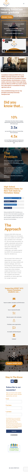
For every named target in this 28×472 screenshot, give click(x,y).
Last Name (8, 411)
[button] (1, 46)
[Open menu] (23, 4)
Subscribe (14, 431)
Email (7, 398)
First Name (8, 405)
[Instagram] (15, 381)
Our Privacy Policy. (15, 427)
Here (22, 33)
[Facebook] (12, 381)
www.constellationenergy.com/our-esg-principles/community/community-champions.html (11, 92)
